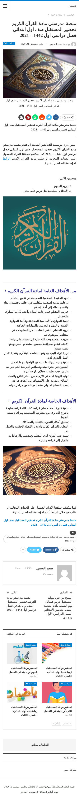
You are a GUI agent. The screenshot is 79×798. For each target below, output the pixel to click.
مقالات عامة (9, 43)
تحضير (72, 5)
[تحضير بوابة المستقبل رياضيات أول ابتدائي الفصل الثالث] (22, 692)
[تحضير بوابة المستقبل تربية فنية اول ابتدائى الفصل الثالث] (57, 653)
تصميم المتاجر (28, 792)
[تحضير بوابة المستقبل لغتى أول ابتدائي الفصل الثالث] (57, 692)
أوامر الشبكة (46, 792)
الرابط (6, 158)
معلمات (14, 786)
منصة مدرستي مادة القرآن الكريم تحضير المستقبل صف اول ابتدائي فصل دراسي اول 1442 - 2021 (40, 539)
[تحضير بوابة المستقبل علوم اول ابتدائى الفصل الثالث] (22, 653)
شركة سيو (70, 769)
